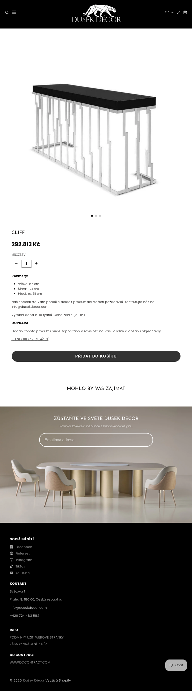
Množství (19, 255)
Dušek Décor (33, 680)
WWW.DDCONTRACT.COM (30, 662)
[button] (92, 216)
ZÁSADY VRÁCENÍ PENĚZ (28, 644)
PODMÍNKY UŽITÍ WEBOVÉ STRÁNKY (37, 637)
